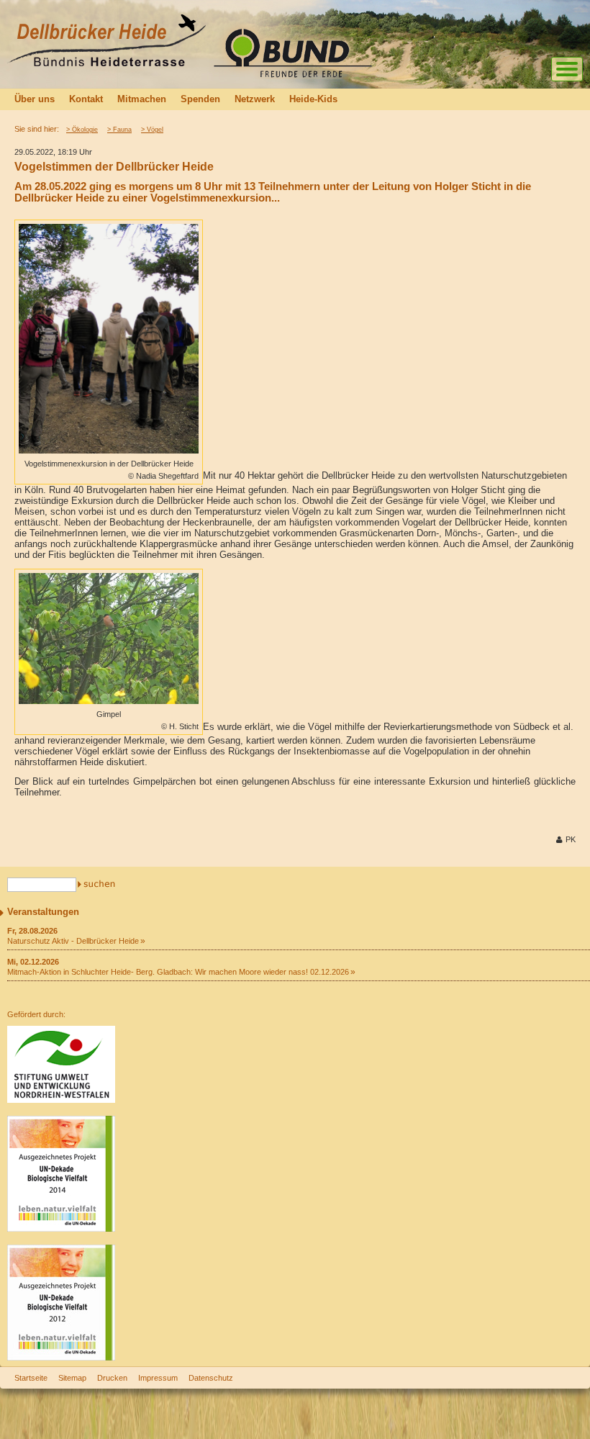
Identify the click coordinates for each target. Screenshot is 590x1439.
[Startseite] (106, 63)
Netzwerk (255, 99)
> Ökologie (82, 129)
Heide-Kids (313, 99)
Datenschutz (211, 1377)
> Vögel (152, 129)
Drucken (112, 1377)
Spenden (200, 99)
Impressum (158, 1377)
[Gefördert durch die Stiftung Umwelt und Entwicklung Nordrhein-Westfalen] (61, 1099)
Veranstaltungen (43, 911)
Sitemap (72, 1377)
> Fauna (119, 129)
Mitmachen (141, 99)
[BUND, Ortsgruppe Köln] (299, 76)
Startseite (30, 1377)
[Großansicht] (109, 450)
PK (571, 839)
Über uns (34, 99)
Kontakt (86, 99)
